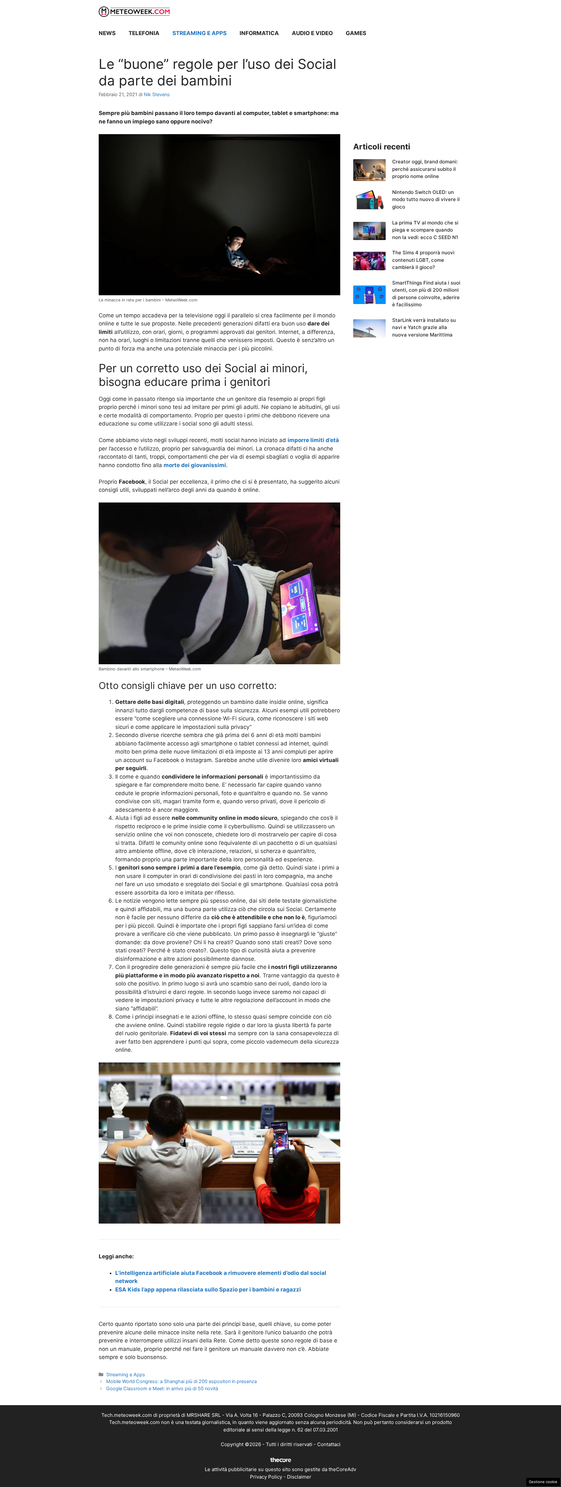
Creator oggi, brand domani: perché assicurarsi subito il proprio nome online (425, 169)
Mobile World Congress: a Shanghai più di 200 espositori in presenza (181, 1381)
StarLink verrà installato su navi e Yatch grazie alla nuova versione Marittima (424, 327)
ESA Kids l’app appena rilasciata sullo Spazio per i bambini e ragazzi (208, 1289)
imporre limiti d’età (313, 440)
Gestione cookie (543, 1482)
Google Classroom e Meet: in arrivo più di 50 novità (162, 1388)
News (107, 33)
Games (356, 33)
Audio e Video (312, 33)
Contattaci (329, 1444)
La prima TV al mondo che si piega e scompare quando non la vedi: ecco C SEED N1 (425, 230)
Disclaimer (299, 1477)
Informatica (259, 33)
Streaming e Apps (199, 33)
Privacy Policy (266, 1477)
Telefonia (144, 33)
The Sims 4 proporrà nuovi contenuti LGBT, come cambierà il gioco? (423, 259)
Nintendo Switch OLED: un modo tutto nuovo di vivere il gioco (426, 199)
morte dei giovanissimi (195, 465)
